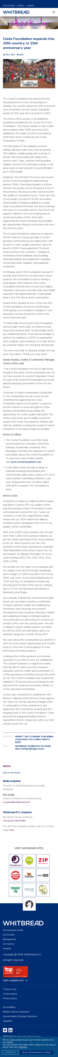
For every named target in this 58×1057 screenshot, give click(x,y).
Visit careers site (13, 980)
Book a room (9, 6)
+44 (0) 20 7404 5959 (14, 821)
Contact (21, 6)
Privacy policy (10, 998)
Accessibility (9, 1007)
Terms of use (9, 989)
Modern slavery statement (16, 1012)
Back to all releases (12, 773)
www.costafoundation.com (26, 462)
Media (7, 766)
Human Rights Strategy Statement (20, 1016)
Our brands (8, 935)
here (11, 830)
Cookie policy (10, 994)
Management (9, 939)
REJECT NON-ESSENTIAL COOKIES (36, 1052)
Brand (20, 55)
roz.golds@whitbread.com (16, 802)
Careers (30, 6)
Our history (8, 944)
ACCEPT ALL (10, 1052)
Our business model (13, 930)
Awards (7, 948)
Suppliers (7, 1021)
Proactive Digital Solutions (28, 1036)
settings (23, 1047)
